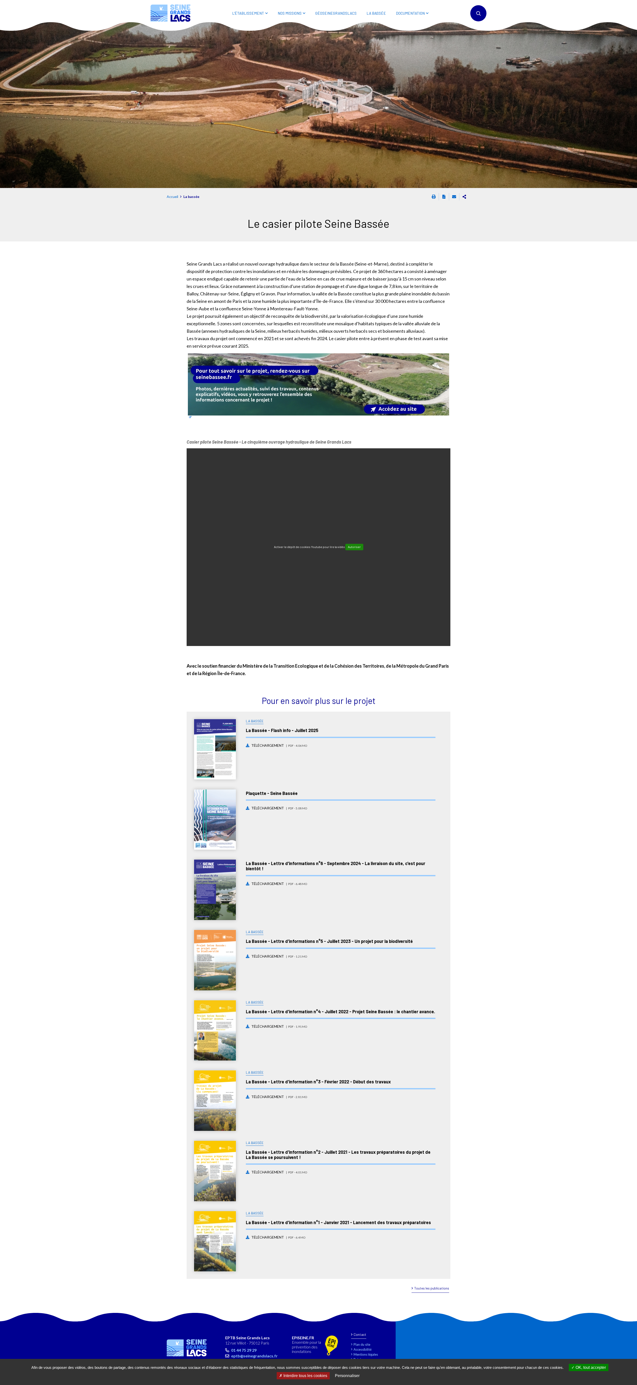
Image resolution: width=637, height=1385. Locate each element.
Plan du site (362, 1344)
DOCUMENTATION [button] (410, 13)
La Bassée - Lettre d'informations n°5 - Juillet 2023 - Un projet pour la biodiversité (329, 941)
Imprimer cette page (434, 196)
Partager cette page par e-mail (454, 196)
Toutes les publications (431, 1288)
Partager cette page (464, 196)
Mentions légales (366, 1354)
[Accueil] (170, 13)
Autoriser (354, 547)
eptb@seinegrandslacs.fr (254, 1355)
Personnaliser (347, 1376)
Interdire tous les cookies (304, 1376)
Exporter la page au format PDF (444, 196)
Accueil (172, 196)
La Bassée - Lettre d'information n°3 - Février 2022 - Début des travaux (318, 1081)
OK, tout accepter (590, 1367)
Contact (360, 1334)
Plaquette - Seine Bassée (272, 793)
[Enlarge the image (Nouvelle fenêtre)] (318, 105)
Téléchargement (279, 745)
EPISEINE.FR (303, 1338)
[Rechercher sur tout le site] (478, 13)
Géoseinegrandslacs (336, 13)
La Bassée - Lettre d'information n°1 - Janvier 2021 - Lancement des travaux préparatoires (338, 1222)
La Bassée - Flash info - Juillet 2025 (282, 730)
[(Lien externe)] (318, 385)
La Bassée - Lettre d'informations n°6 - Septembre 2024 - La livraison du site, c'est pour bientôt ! (335, 866)
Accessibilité (363, 1349)
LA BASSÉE (376, 13)
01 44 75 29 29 (244, 1350)
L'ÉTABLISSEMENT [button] (248, 13)
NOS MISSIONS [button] (290, 13)
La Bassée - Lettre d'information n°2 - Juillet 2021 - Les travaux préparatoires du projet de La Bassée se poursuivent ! (338, 1154)
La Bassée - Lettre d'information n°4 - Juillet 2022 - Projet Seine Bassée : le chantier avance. (340, 1011)
